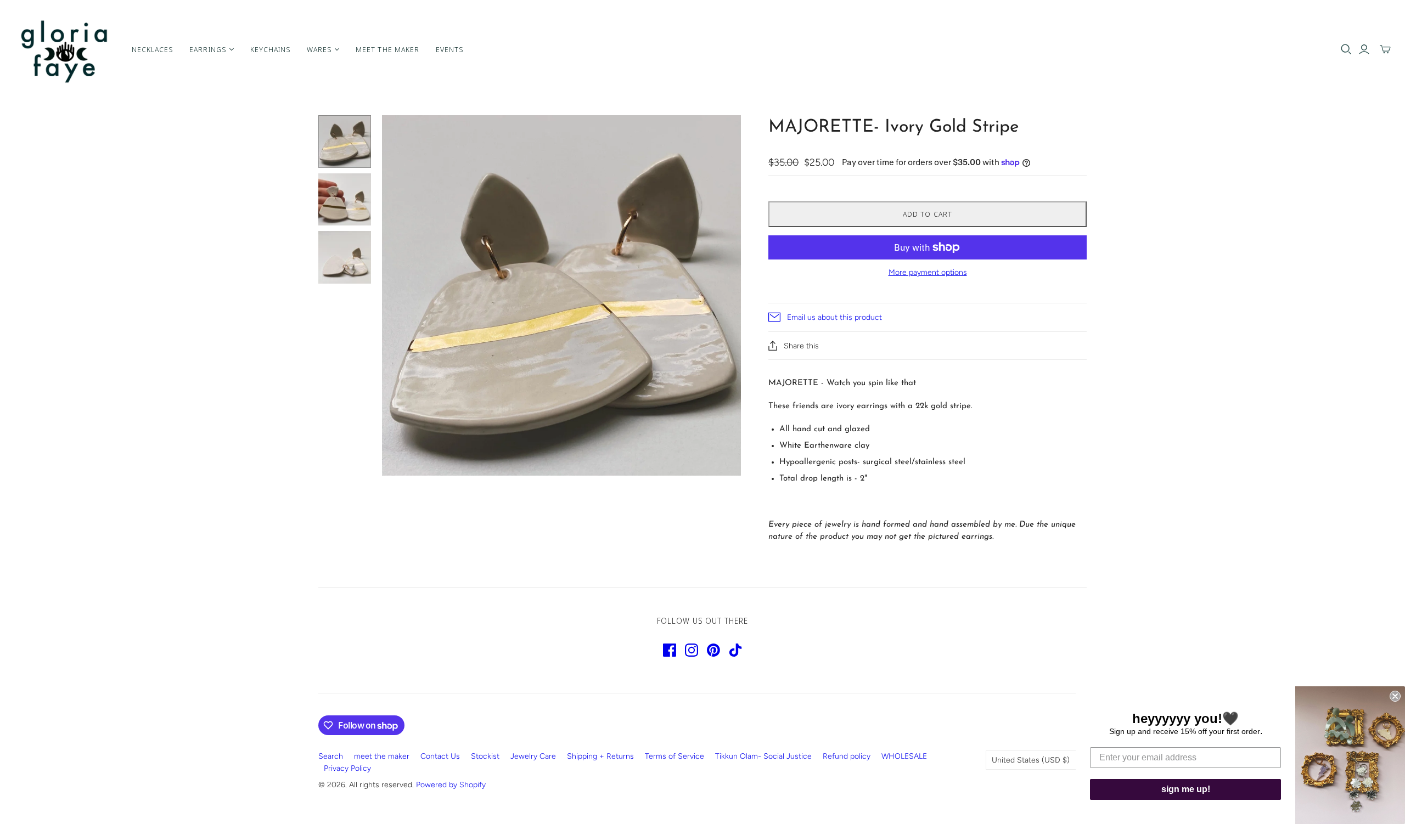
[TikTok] (735, 650)
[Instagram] (691, 650)
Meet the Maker (387, 49)
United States (1031, 760)
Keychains (270, 49)
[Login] (1364, 49)
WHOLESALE (904, 756)
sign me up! (1185, 789)
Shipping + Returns (600, 756)
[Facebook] (669, 650)
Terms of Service (674, 756)
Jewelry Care (533, 756)
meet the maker (381, 756)
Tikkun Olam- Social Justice (763, 756)
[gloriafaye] (64, 49)
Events (449, 49)
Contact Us (440, 756)
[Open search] (1346, 49)
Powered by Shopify (451, 784)
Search (330, 756)
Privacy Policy (347, 768)
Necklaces (152, 49)
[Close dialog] (1395, 696)
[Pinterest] (713, 650)
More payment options (928, 272)
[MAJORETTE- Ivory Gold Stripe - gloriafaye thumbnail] (344, 141)
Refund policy (846, 756)
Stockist (485, 756)
